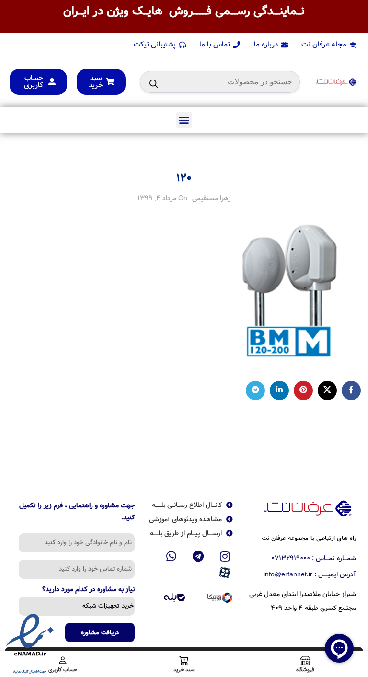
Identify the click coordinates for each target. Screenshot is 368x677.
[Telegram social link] (255, 390)
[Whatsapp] (171, 556)
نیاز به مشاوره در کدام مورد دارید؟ (88, 590)
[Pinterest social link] (303, 390)
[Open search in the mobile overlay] (220, 82)
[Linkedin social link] (279, 390)
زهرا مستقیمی (211, 198)
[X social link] (327, 390)
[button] (184, 120)
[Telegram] (198, 556)
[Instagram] (225, 556)
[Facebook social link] (351, 390)
